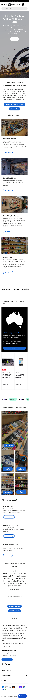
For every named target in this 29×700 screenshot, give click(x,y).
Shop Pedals (8, 492)
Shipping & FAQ (14, 108)
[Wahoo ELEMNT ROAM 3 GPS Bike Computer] (21, 362)
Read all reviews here (14, 606)
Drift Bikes (7, 696)
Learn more (22, 1)
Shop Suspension (21, 469)
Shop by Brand (14, 348)
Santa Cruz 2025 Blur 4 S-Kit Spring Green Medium (7, 376)
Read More (7, 152)
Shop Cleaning (21, 492)
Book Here (7, 231)
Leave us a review (14, 610)
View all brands (5, 285)
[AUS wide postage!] (14, 318)
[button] (23, 4)
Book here (14, 39)
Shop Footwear (8, 469)
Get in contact (7, 659)
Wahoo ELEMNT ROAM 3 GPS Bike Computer (20, 376)
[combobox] (14, 8)
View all (3, 303)
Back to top (14, 618)
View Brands (8, 272)
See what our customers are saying (14, 104)
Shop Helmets (9, 445)
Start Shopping (9, 536)
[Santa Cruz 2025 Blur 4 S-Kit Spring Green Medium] (8, 362)
